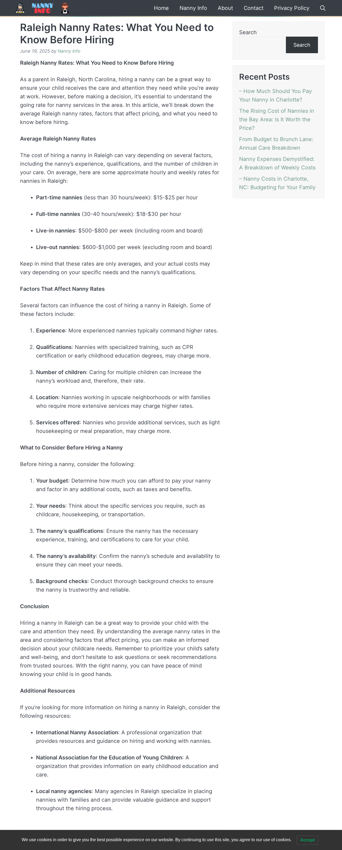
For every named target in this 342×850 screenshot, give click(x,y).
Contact (254, 8)
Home (161, 8)
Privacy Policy (291, 8)
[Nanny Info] (42, 8)
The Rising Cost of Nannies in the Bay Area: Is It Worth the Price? (276, 119)
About (225, 8)
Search (248, 32)
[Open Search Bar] (321, 8)
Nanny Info (193, 8)
